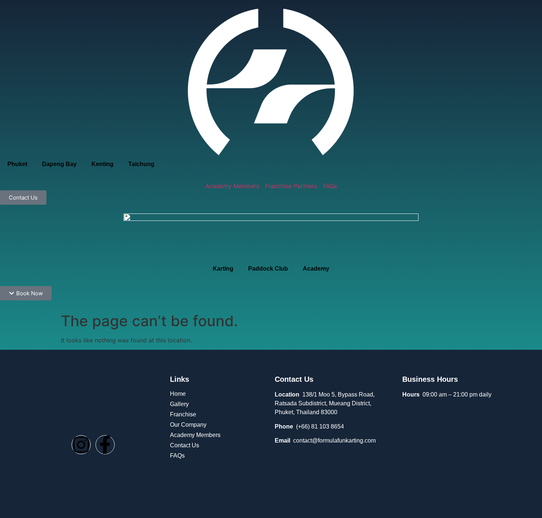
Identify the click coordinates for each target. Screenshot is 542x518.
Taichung (141, 164)
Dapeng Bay (59, 164)
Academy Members (195, 435)
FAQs (177, 455)
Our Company (188, 425)
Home (178, 394)
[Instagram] (81, 444)
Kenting (102, 164)
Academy (316, 268)
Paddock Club (268, 268)
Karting (223, 268)
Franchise (183, 414)
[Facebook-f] (105, 444)
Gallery (179, 404)
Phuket (17, 164)
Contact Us (184, 445)
